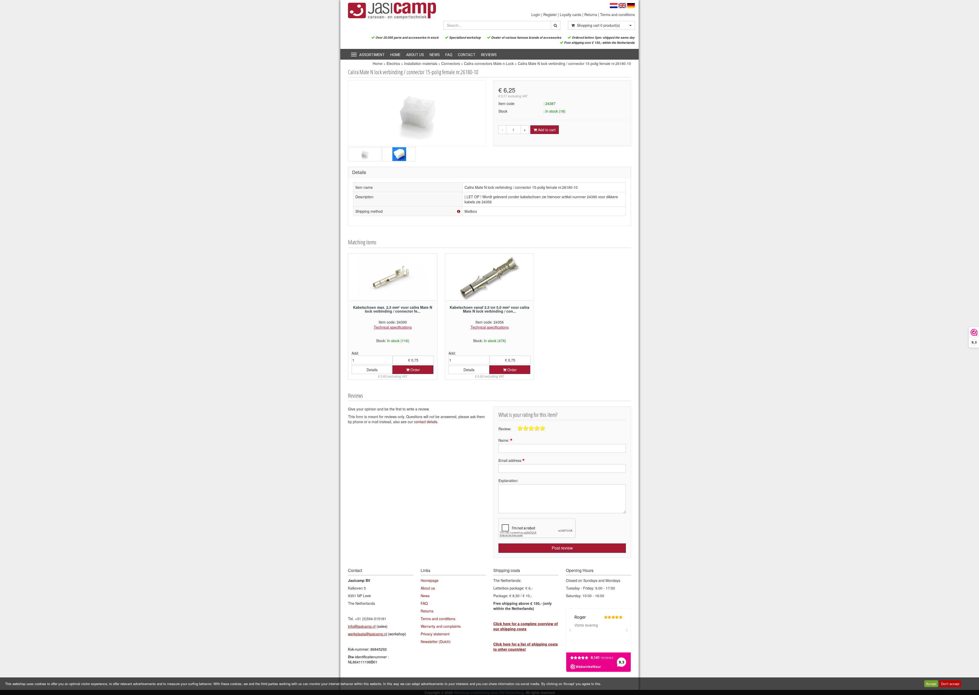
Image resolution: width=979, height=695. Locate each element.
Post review (562, 548)
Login (535, 14)
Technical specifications (393, 327)
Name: (504, 440)
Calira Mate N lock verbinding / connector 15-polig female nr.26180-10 (574, 63)
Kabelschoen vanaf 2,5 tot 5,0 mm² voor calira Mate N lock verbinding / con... (489, 309)
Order (414, 369)
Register (550, 14)
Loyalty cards (570, 14)
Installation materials (420, 63)
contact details (425, 421)
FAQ (448, 54)
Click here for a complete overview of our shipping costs (525, 626)
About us (415, 54)
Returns (590, 14)
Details (372, 369)
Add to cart (546, 129)
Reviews (489, 54)
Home (395, 54)
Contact (466, 54)
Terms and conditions (617, 14)
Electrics (393, 63)
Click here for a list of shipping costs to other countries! (525, 646)
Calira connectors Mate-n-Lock (489, 63)
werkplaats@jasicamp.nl (367, 633)
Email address (510, 460)
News (435, 54)
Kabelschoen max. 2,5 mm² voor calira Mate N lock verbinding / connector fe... (392, 309)
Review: (504, 428)
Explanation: (508, 480)
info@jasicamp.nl (362, 626)
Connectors (450, 63)
